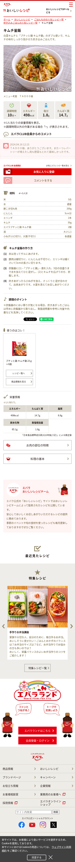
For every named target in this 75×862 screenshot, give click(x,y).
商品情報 (8, 769)
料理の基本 (37, 459)
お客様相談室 (10, 794)
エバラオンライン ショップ (50, 802)
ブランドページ (12, 777)
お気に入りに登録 (43, 172)
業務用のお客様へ (50, 794)
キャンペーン (48, 777)
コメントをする (43, 180)
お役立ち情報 (10, 786)
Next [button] (71, 626)
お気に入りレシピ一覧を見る (57, 165)
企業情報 (45, 786)
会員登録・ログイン (37, 740)
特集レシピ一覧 (37, 668)
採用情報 (8, 803)
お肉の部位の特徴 (37, 445)
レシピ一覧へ (18, 373)
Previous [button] (3, 626)
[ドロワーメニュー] (71, 4)
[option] (37, 623)
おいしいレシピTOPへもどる (57, 11)
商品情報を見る (18, 381)
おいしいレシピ (49, 769)
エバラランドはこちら (37, 731)
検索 (56, 812)
